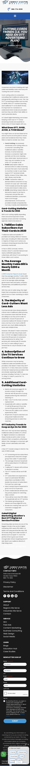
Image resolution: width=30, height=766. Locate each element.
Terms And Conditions (13, 591)
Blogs (5, 645)
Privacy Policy (9, 582)
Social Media (9, 636)
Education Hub (10, 648)
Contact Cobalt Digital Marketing (15, 547)
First (4, 667)
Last (4, 673)
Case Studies (9, 651)
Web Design (8, 633)
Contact (7, 613)
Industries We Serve (12, 611)
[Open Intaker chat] (11, 765)
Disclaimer (8, 586)
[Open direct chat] (25, 744)
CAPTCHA (6, 689)
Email (7, 676)
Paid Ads (7, 625)
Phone (5, 682)
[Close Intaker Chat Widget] (28, 744)
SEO (5, 622)
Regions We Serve (11, 608)
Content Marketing (12, 628)
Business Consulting (12, 630)
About (6, 605)
